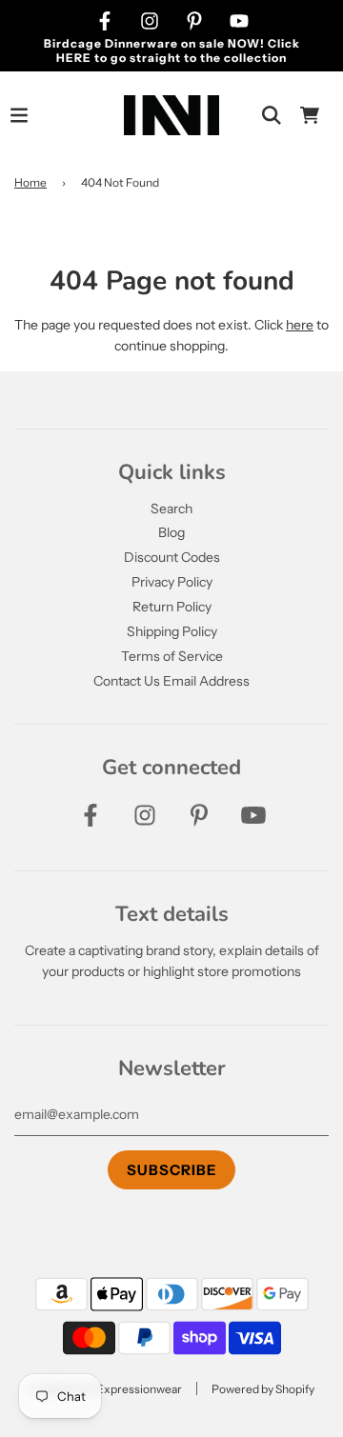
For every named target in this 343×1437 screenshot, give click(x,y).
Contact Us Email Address (171, 680)
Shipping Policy (172, 631)
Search (171, 508)
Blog (171, 532)
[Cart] (310, 115)
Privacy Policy (171, 581)
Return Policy (172, 606)
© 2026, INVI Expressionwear (105, 1389)
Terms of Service (172, 656)
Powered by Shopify (263, 1389)
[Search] (271, 115)
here (299, 324)
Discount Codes (172, 557)
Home (30, 182)
